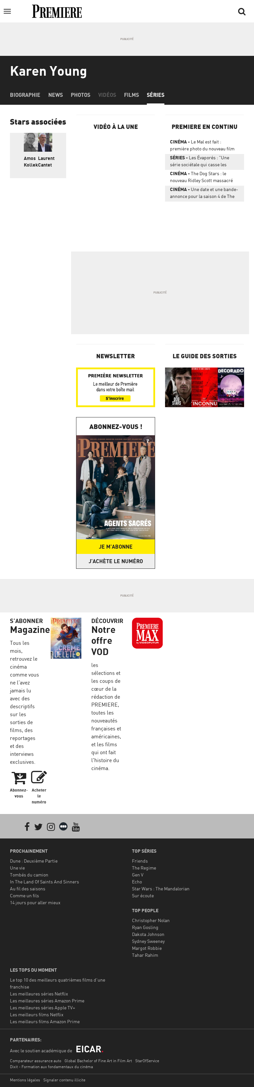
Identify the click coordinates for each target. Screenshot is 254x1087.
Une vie (17, 868)
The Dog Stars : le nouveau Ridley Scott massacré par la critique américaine (201, 178)
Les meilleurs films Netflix (37, 1014)
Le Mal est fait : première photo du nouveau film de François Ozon (202, 146)
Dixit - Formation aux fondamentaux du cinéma (51, 1066)
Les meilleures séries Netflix (39, 993)
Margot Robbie (147, 948)
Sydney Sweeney (148, 941)
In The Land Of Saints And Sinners (44, 881)
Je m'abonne (116, 546)
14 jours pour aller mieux (35, 902)
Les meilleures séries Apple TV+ (42, 1007)
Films (131, 95)
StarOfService (147, 1060)
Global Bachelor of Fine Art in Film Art (98, 1060)
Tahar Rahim (145, 955)
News (55, 95)
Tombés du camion (29, 874)
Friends (140, 861)
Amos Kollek (31, 161)
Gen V (138, 874)
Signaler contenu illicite (64, 1079)
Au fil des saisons (27, 888)
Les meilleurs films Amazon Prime (45, 1021)
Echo (137, 881)
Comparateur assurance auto (35, 1060)
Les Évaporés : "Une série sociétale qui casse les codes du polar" (199, 162)
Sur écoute (143, 895)
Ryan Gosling (145, 927)
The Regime (144, 868)
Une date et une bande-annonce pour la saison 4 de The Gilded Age (204, 194)
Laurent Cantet (45, 161)
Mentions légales (25, 1079)
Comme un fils (24, 895)
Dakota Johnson (148, 934)
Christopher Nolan (151, 920)
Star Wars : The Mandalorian (161, 888)
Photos (80, 95)
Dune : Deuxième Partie (34, 861)
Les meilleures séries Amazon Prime (47, 1000)
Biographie (25, 95)
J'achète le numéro (116, 561)
